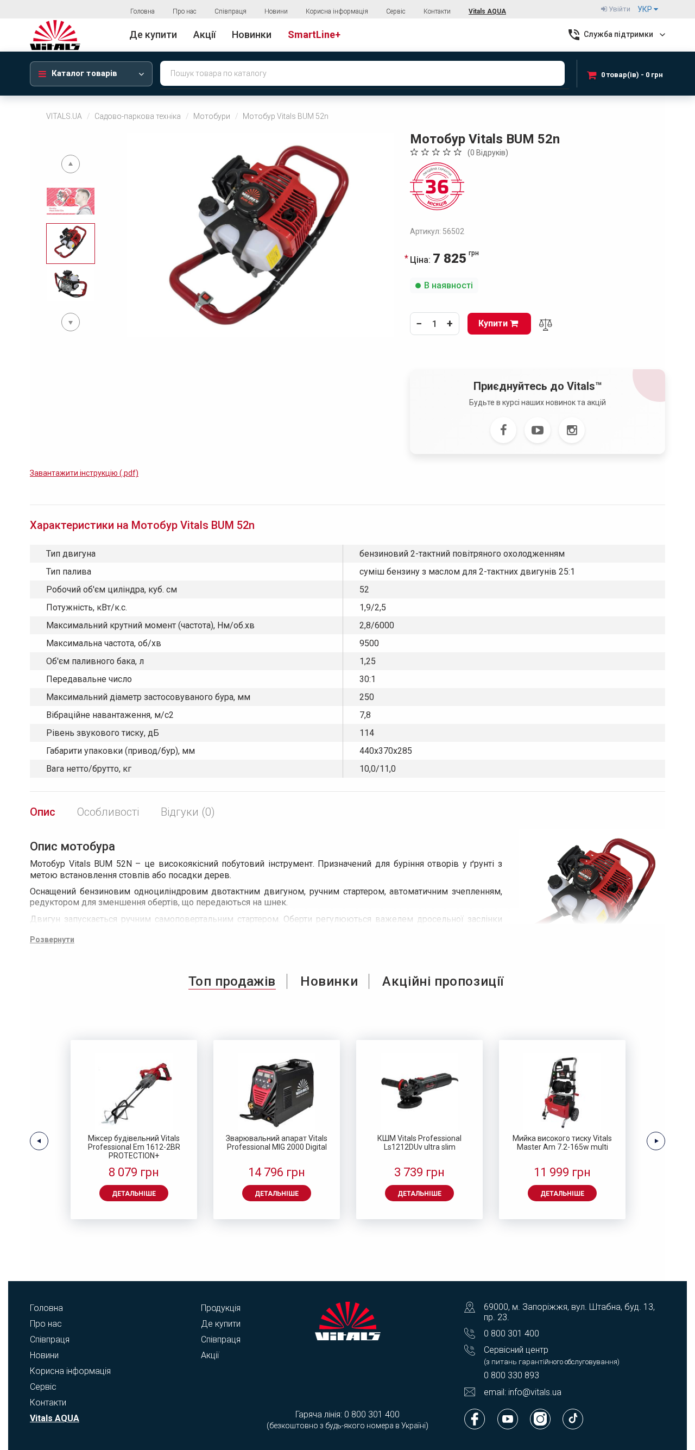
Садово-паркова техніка (137, 116)
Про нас (185, 11)
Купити (494, 323)
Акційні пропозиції (443, 981)
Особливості (108, 811)
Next (70, 322)
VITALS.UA (64, 116)
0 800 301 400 (511, 1333)
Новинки (329, 981)
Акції (210, 1355)
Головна (142, 11)
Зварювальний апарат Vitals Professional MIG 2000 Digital (276, 1142)
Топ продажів (232, 981)
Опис (42, 811)
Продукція (221, 1308)
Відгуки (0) (188, 811)
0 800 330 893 (511, 1375)
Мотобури (211, 116)
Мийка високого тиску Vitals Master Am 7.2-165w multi (562, 1142)
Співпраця (230, 11)
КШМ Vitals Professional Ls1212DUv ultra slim (419, 1142)
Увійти (618, 9)
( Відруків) (487, 152)
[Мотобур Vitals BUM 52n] (260, 235)
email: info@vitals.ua (522, 1392)
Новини (276, 11)
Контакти (437, 11)
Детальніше (134, 1193)
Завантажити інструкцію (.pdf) (84, 473)
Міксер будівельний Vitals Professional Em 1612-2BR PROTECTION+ (134, 1147)
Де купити (221, 1324)
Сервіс (396, 11)
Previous (70, 164)
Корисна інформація (337, 11)
